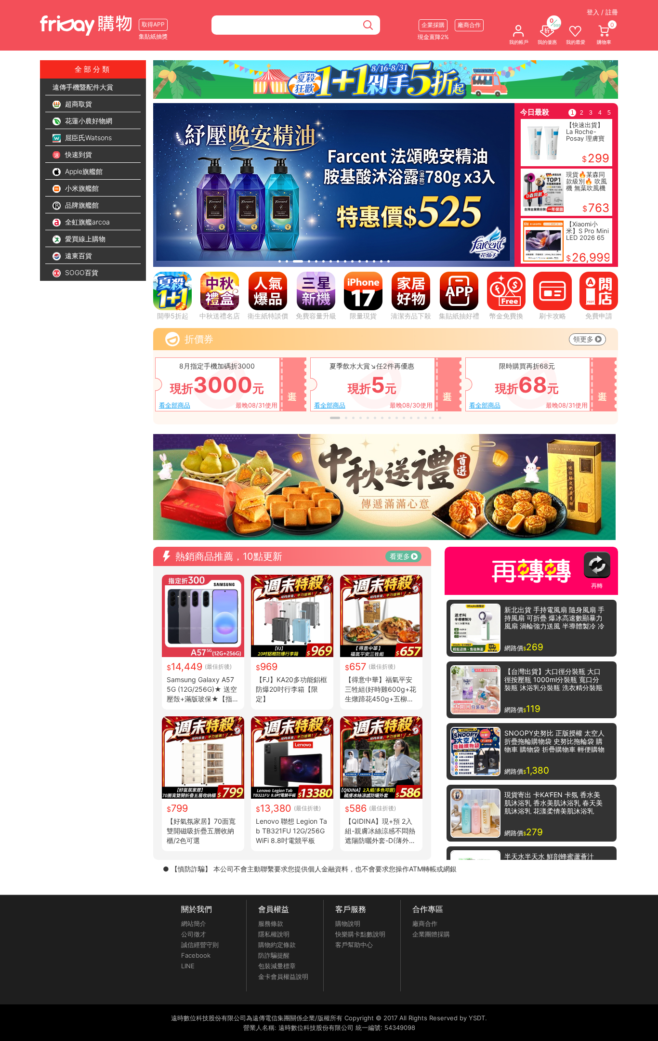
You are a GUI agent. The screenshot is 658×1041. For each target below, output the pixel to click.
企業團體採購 (431, 934)
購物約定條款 (277, 945)
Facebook (196, 955)
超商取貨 (77, 104)
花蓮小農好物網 (87, 121)
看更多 (400, 556)
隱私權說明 (274, 934)
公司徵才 (193, 934)
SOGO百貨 (80, 272)
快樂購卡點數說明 (360, 934)
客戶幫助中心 (354, 945)
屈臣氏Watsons (87, 137)
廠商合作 (424, 923)
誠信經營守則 (200, 945)
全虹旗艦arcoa (86, 222)
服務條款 (270, 923)
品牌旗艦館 (81, 205)
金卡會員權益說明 (283, 976)
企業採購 (433, 24)
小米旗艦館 (81, 188)
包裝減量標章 (277, 966)
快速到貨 (77, 154)
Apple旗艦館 (83, 171)
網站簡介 (193, 923)
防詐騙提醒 (274, 955)
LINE (188, 966)
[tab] (279, 261)
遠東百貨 (77, 255)
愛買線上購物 (84, 239)
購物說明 (347, 923)
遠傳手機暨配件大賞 (83, 87)
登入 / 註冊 (602, 12)
